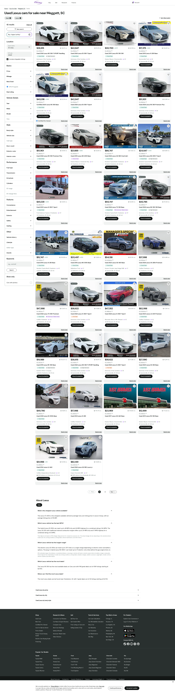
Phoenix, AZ (109, 628)
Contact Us (65, 679)
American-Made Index (59, 634)
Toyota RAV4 (38, 658)
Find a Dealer (39, 631)
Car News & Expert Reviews (60, 621)
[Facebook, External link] (128, 644)
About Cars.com (55, 679)
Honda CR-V (56, 658)
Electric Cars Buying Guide (42, 638)
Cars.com (101, 686)
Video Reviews (57, 637)
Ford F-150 (74, 664)
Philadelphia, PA (110, 634)
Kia (125, 655)
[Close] (173, 682)
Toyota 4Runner (39, 671)
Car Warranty (92, 628)
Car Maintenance (93, 634)
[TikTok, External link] (125, 644)
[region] (87, 686)
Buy (50, 2)
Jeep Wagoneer (93, 664)
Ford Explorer (75, 671)
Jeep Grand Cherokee (95, 661)
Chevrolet (109, 655)
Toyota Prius (38, 661)
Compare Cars (57, 625)
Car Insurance (92, 631)
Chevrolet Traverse (111, 664)
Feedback (121, 679)
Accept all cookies (132, 688)
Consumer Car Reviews (59, 618)
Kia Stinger (127, 664)
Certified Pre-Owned (41, 625)
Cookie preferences (115, 688)
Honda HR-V (56, 671)
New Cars (38, 621)
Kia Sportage (127, 658)
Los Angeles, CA (110, 625)
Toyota (37, 655)
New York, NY (109, 637)
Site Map (90, 637)
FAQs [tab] (39, 505)
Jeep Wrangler (93, 658)
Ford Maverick (75, 658)
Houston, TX (109, 621)
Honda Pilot (56, 667)
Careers (87, 679)
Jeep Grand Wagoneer (95, 667)
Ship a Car (91, 625)
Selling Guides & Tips (76, 628)
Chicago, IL (109, 618)
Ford (72, 655)
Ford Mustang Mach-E (77, 667)
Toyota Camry (39, 667)
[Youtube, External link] (131, 644)
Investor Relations (76, 679)
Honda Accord (57, 664)
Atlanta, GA (109, 631)
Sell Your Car (74, 618)
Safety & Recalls (57, 631)
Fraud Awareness (111, 679)
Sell (56, 2)
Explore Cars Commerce (130, 618)
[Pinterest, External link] (138, 644)
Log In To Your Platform (130, 621)
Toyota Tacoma (39, 664)
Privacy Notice (55, 686)
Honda (55, 655)
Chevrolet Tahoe (111, 667)
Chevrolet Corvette (111, 658)
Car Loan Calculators (94, 618)
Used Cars (38, 618)
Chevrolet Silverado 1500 (113, 661)
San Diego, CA (110, 640)
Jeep (90, 655)
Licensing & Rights (97, 679)
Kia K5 (125, 667)
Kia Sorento (127, 661)
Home (6, 8)
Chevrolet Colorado (111, 671)
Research (64, 2)
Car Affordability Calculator (95, 621)
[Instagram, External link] (135, 644)
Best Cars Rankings (58, 628)
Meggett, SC (21, 8)
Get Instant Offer (75, 621)
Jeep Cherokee (93, 671)
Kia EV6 (126, 671)
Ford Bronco (74, 661)
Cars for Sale (13, 8)
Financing (38, 641)
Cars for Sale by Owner (41, 628)
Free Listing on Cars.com (78, 625)
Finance (74, 2)
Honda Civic (56, 661)
